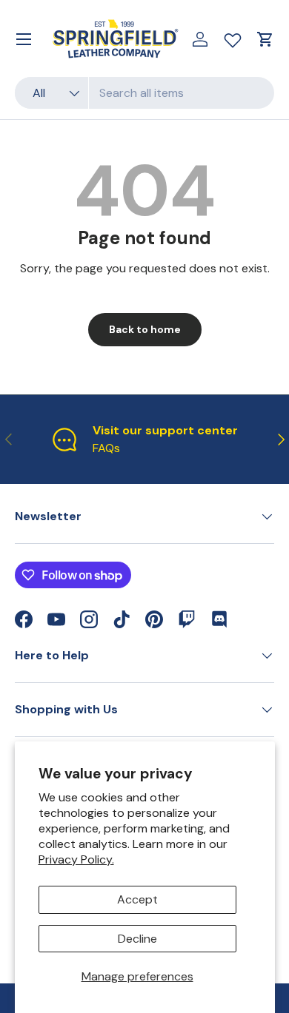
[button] (265, 39)
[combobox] (144, 93)
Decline (137, 938)
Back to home (145, 329)
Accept (137, 899)
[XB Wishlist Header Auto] (232, 37)
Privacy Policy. (76, 859)
